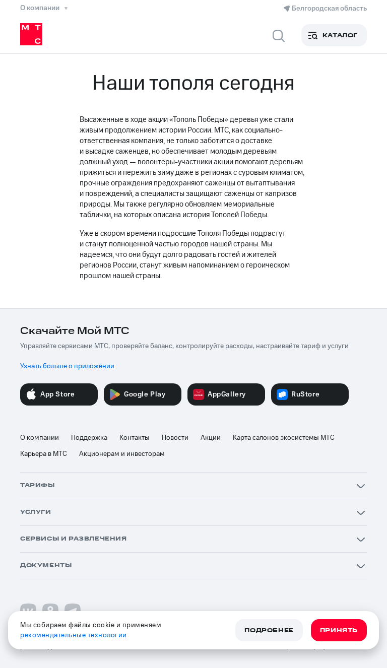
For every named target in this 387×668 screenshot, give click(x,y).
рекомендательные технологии (73, 635)
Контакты (134, 438)
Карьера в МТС (43, 454)
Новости (175, 438)
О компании (39, 438)
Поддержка (89, 438)
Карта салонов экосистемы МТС (284, 438)
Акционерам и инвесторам (122, 454)
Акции (211, 438)
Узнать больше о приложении (67, 366)
